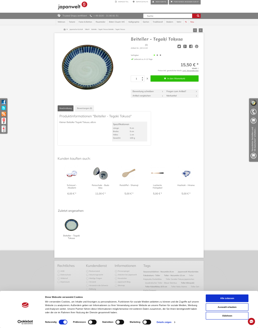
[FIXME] (254, 143)
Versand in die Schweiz (98, 285)
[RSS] (3, 114)
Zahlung (92, 289)
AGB (62, 271)
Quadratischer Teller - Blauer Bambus (161, 283)
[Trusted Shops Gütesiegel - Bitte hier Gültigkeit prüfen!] (59, 15)
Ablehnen (227, 315)
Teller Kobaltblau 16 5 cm (156, 286)
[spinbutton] (136, 79)
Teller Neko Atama (179, 286)
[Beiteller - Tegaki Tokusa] (87, 66)
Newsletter (122, 278)
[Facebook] (3, 102)
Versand (92, 282)
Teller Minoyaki (187, 283)
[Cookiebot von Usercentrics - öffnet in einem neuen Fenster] (25, 322)
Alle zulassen (227, 298)
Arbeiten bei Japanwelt (127, 275)
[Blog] (3, 128)
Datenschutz (65, 275)
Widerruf (64, 278)
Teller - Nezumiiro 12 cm (174, 275)
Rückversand (94, 271)
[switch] (92, 322)
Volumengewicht (96, 275)
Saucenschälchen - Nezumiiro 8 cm (158, 271)
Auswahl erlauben (227, 307)
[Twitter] (3, 108)
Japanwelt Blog (123, 282)
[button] (142, 77)
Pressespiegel (123, 271)
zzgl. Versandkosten (190, 70)
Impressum (65, 282)
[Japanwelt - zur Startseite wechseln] (72, 5)
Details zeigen (164, 322)
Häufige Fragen (95, 278)
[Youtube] (3, 121)
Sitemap (121, 285)
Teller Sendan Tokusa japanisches (180, 279)
